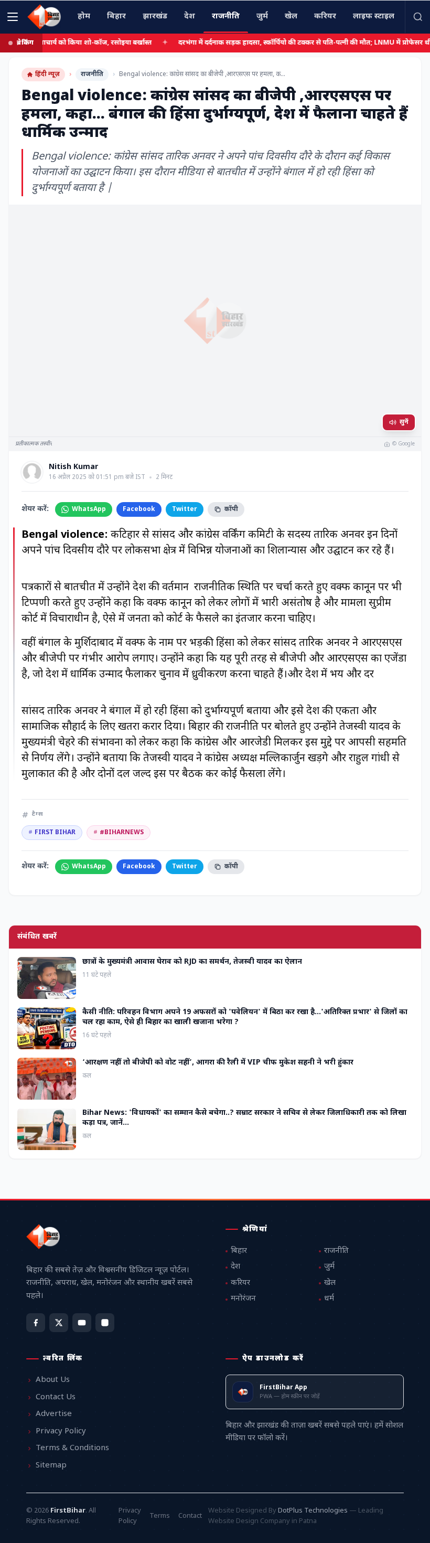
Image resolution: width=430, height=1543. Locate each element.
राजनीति (92, 74)
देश (235, 1267)
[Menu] (12, 17)
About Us (53, 1380)
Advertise (54, 1414)
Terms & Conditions (72, 1448)
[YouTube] (81, 1322)
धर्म (329, 1299)
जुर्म (329, 1267)
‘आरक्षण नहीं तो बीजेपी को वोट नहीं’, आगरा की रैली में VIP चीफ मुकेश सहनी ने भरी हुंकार (217, 1063)
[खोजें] (417, 17)
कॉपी (231, 509)
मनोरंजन (243, 1299)
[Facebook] (35, 1322)
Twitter (184, 509)
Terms (159, 1516)
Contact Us (56, 1397)
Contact (190, 1516)
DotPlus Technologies (313, 1510)
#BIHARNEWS (118, 832)
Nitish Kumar (73, 467)
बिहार (239, 1251)
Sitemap (51, 1466)
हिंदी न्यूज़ (47, 74)
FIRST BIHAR (52, 832)
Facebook (139, 509)
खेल (330, 1283)
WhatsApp (89, 509)
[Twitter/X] (58, 1322)
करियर (240, 1283)
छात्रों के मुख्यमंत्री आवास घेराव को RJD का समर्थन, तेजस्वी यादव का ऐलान (192, 962)
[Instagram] (104, 1322)
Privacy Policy (61, 1431)
